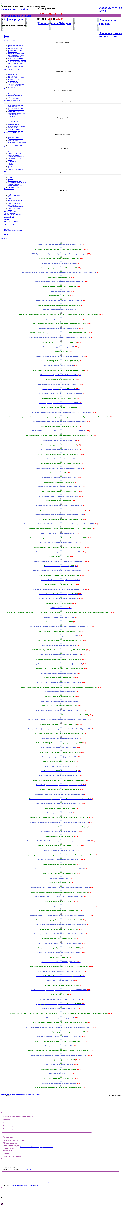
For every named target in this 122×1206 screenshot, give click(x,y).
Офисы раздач (13, 19)
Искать (50, 1183)
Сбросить (28, 1169)
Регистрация (9, 9)
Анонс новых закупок (107, 22)
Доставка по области (17, 15)
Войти (25, 9)
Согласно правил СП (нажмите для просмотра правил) (36, 1147)
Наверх (38, 1094)
